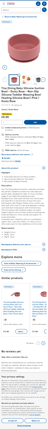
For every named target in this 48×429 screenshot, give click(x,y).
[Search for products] (44, 9)
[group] (15, 310)
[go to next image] (43, 79)
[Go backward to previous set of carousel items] (38, 343)
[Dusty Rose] (5, 320)
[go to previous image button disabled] (5, 79)
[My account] (38, 3)
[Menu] (3, 3)
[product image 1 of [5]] (24, 48)
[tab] (14, 79)
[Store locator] (44, 3)
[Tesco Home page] (11, 4)
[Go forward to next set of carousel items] (43, 343)
